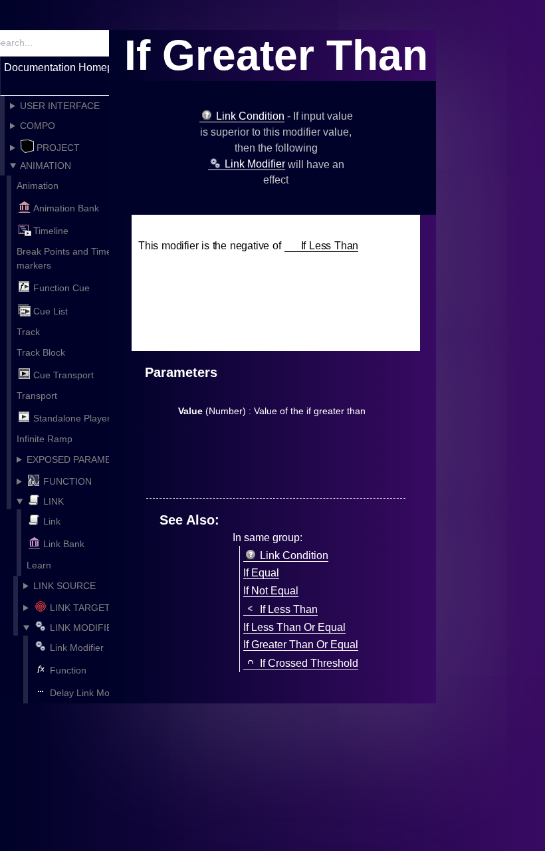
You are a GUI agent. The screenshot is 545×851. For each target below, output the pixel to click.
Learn (39, 565)
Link (51, 521)
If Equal (261, 572)
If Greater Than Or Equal (300, 644)
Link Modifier (77, 647)
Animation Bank (66, 208)
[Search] (98, 43)
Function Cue (61, 288)
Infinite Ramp (44, 438)
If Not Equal (270, 590)
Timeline (50, 230)
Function (68, 670)
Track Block (41, 352)
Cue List (50, 311)
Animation (37, 185)
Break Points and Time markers (64, 258)
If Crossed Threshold (309, 663)
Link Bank (63, 544)
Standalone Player (71, 418)
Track (28, 331)
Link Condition (250, 116)
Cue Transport (63, 375)
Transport (37, 395)
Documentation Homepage (67, 67)
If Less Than (330, 245)
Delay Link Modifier (90, 692)
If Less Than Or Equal (294, 627)
